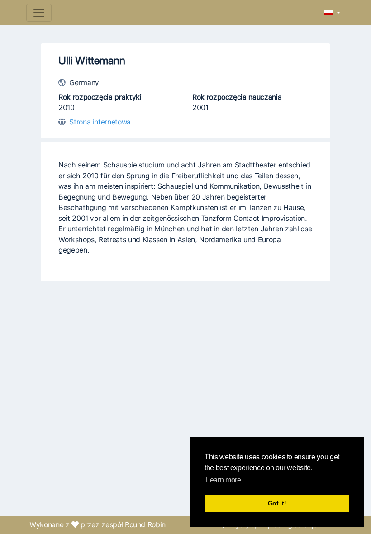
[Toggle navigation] (39, 13)
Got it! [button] (277, 503)
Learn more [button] (223, 480)
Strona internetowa (100, 122)
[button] (332, 13)
